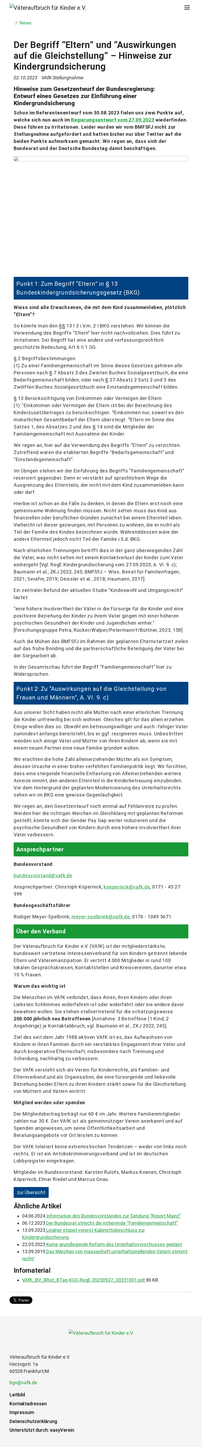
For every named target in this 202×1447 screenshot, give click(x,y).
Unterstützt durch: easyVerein (41, 1430)
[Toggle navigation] (187, 8)
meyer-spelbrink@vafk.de (101, 916)
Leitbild (17, 1394)
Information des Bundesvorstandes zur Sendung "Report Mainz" (113, 1216)
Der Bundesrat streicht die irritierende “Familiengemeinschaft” (111, 1223)
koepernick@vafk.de (127, 887)
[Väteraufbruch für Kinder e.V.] (48, 7)
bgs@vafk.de (23, 1382)
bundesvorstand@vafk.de (43, 875)
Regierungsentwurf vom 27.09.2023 (112, 120)
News (25, 23)
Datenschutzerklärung (33, 1421)
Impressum (21, 1412)
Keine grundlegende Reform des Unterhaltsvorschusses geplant (113, 1244)
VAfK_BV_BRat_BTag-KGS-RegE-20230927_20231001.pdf (84, 1280)
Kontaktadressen (28, 1403)
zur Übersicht (31, 1192)
